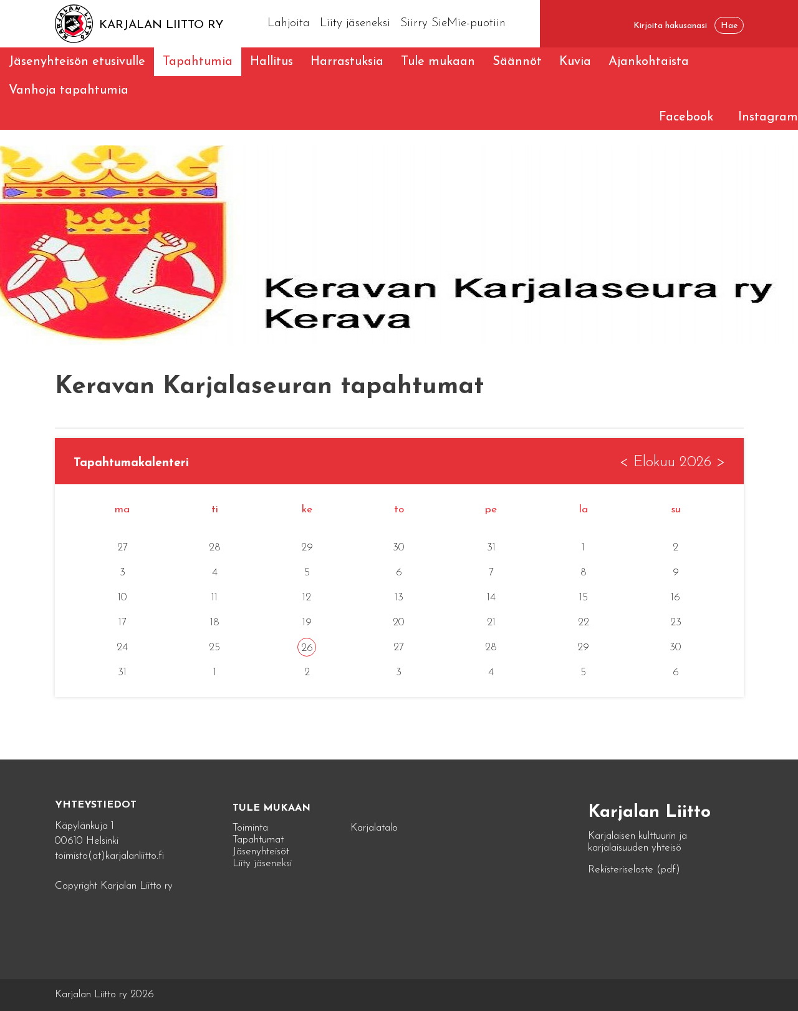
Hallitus (271, 62)
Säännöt (517, 62)
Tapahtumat (258, 839)
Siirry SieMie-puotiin (453, 23)
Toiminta (250, 828)
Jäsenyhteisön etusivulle (77, 62)
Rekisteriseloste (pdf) (634, 869)
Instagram (768, 117)
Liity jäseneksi (355, 23)
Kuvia (575, 62)
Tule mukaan (438, 62)
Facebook (686, 117)
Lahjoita (288, 23)
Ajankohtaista (648, 62)
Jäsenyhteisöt (261, 851)
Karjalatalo (374, 828)
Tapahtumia (198, 62)
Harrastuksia (346, 62)
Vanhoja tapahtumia (68, 90)
